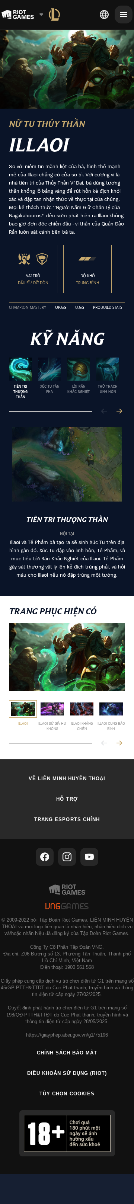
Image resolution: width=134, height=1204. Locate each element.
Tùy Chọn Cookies (67, 1093)
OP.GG (60, 307)
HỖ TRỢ (66, 799)
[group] (64, 378)
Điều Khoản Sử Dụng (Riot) (67, 1073)
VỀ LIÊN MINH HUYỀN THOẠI (67, 778)
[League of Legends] (54, 14)
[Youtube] (89, 856)
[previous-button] (104, 411)
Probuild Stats (107, 307)
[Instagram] (67, 856)
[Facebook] (44, 856)
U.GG (79, 307)
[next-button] (119, 411)
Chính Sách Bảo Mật (67, 1053)
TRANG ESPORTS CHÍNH (67, 819)
